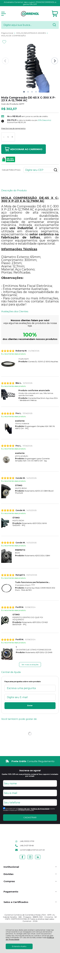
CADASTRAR (29, 817)
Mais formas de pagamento (13, 128)
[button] (24, 92)
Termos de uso (24, 809)
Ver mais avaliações (30, 664)
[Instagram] (30, 859)
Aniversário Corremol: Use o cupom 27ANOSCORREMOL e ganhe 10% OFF (30, 3)
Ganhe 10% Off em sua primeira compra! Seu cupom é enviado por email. (30, 775)
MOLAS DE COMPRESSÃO (13, 35)
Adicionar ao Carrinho (26, 149)
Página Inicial (7, 33)
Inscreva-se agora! (30, 770)
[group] (30, 761)
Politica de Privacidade (40, 809)
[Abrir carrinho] (55, 14)
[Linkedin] (37, 859)
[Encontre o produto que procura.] (54, 25)
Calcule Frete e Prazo (11, 170)
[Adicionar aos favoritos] (4, 42)
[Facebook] (22, 859)
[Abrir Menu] (3, 14)
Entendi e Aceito (19, 946)
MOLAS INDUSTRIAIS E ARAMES (31, 33)
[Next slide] (54, 60)
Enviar (30, 706)
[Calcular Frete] (55, 170)
